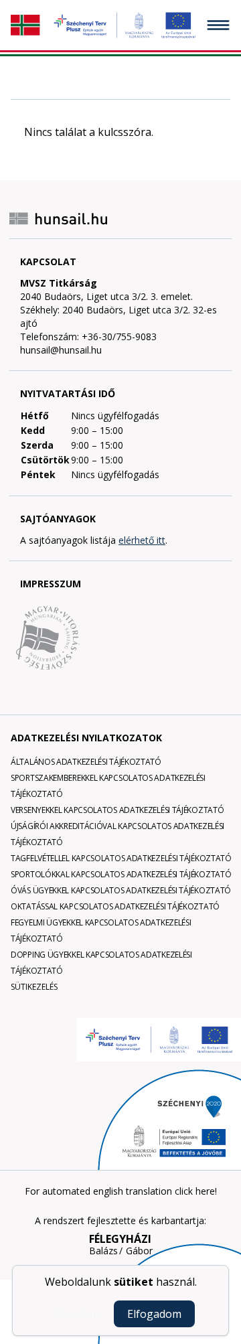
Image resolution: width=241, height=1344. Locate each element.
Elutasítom (77, 1313)
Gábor (139, 1251)
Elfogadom (154, 1313)
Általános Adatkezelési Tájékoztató (86, 761)
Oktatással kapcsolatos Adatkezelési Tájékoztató (115, 906)
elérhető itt (141, 540)
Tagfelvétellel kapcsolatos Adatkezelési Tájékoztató (121, 858)
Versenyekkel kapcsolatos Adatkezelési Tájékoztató (117, 810)
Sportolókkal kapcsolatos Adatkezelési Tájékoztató (121, 874)
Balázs (103, 1251)
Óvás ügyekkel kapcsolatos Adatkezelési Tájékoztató (121, 890)
